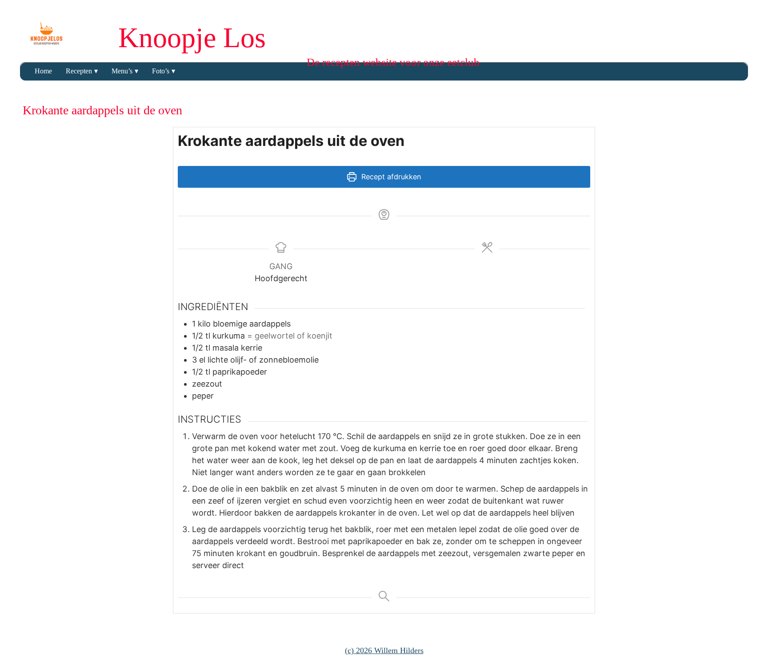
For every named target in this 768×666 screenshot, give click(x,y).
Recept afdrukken (390, 176)
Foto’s (160, 71)
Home (43, 71)
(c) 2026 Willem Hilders (384, 650)
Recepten (79, 71)
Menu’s (122, 71)
